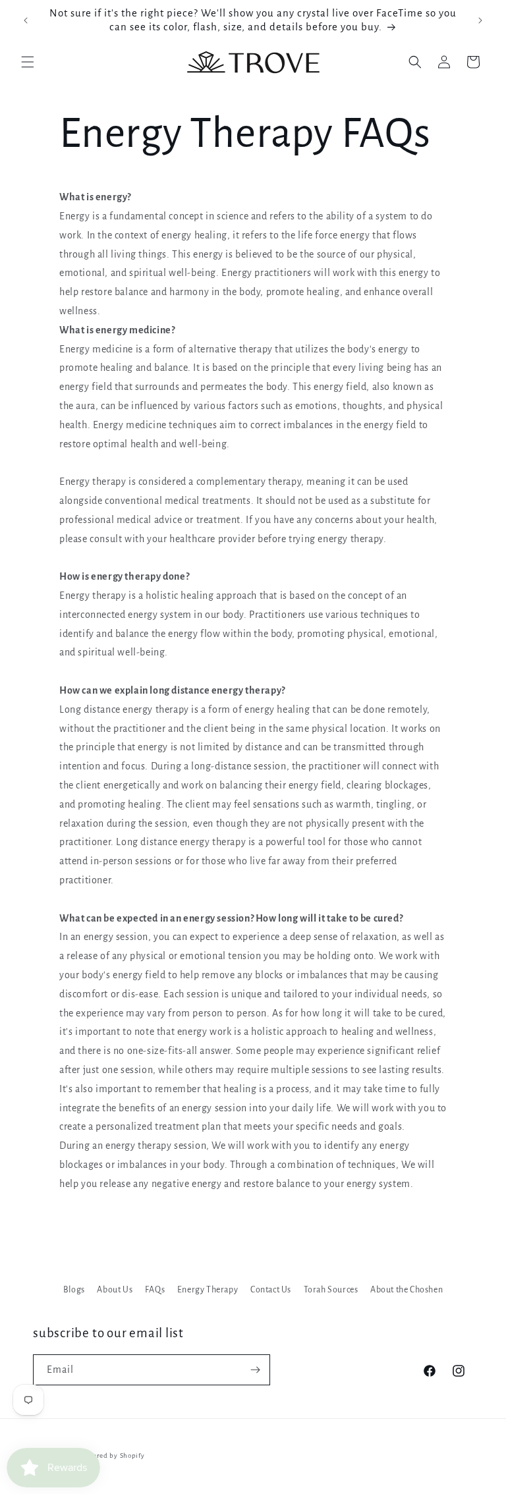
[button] (27, 61)
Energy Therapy (207, 1289)
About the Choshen (406, 1289)
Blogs (74, 1289)
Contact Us (270, 1289)
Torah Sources (331, 1289)
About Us (114, 1289)
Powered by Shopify (112, 1455)
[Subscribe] (254, 1369)
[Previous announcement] (25, 20)
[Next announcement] (480, 20)
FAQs (155, 1289)
